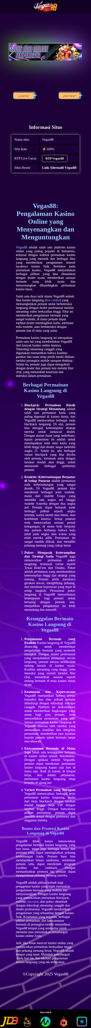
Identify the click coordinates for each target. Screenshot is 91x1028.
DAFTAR (69, 96)
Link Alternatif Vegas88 (59, 167)
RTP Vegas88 (55, 158)
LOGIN (24, 96)
